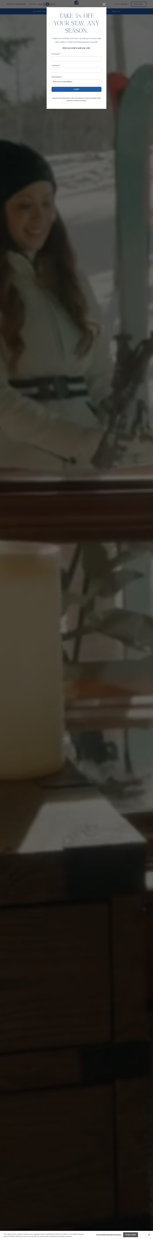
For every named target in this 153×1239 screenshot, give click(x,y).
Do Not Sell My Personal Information (108, 1235)
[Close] (149, 1234)
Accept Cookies (130, 1235)
